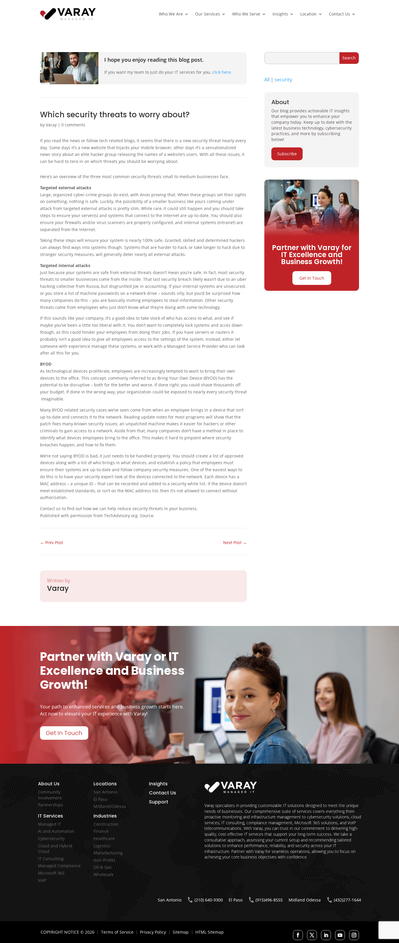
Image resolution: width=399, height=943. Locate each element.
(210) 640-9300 (209, 900)
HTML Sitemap (209, 932)
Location (308, 14)
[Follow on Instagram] (354, 935)
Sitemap (181, 932)
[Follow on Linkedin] (326, 935)
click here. (222, 72)
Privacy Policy (153, 932)
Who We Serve (246, 14)
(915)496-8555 (269, 900)
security (283, 79)
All (267, 79)
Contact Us (339, 14)
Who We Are (171, 14)
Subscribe (287, 153)
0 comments (73, 125)
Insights (280, 14)
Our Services (207, 14)
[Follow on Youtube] (340, 935)
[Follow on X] (312, 935)
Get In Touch (311, 278)
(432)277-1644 (347, 900)
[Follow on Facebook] (298, 935)
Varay (51, 125)
